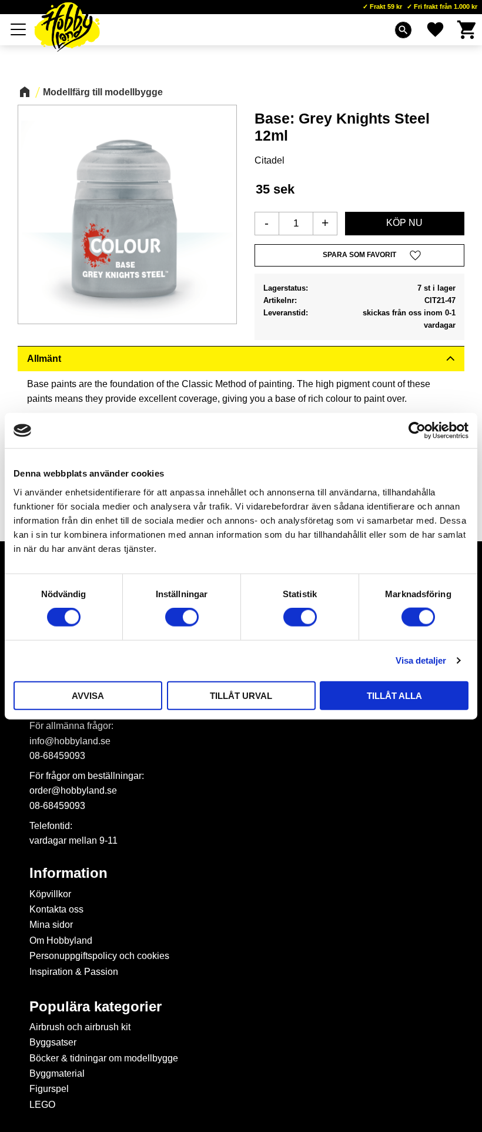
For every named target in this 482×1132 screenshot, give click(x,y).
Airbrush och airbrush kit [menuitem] (79, 1027)
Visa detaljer (421, 660)
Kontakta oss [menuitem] (56, 909)
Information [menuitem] (68, 873)
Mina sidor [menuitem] (51, 925)
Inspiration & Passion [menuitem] (73, 972)
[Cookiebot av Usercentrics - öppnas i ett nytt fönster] (417, 431)
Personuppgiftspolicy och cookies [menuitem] (99, 956)
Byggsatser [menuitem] (52, 1042)
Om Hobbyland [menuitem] (60, 940)
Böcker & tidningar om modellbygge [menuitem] (103, 1058)
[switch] (182, 617)
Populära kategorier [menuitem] (95, 1006)
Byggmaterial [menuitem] (57, 1073)
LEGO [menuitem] (42, 1105)
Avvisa (88, 695)
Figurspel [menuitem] (49, 1089)
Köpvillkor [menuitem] (50, 894)
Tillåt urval (241, 695)
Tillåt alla (394, 695)
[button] (19, 29)
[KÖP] (404, 223)
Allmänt (44, 359)
